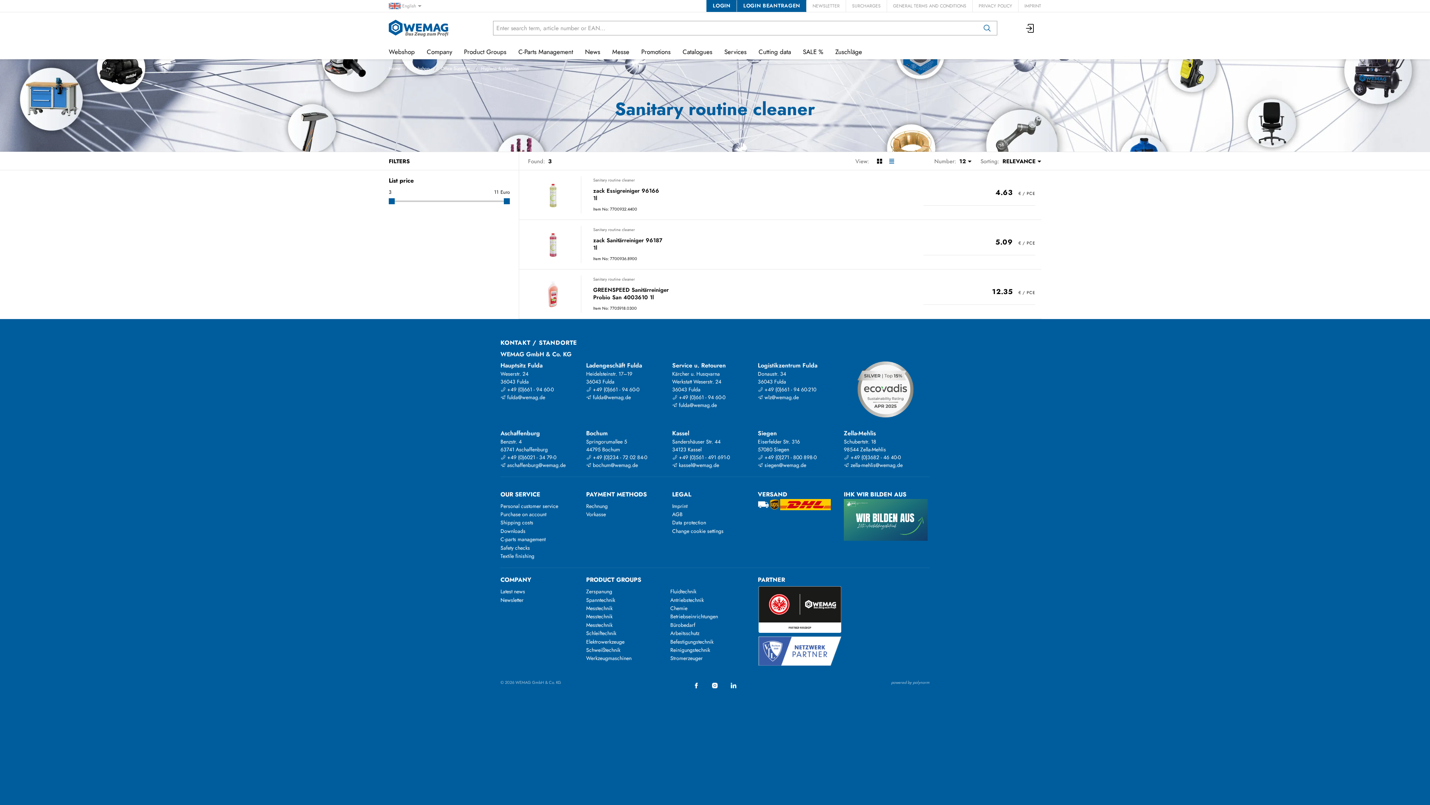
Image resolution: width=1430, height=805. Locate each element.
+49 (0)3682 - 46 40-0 (875, 457)
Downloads (512, 531)
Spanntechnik (600, 600)
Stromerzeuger (686, 658)
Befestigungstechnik (692, 641)
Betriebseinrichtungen (694, 616)
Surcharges (866, 6)
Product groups (613, 579)
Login (721, 5)
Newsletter (826, 6)
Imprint (1032, 6)
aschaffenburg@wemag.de (536, 465)
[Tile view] (879, 161)
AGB (677, 514)
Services (735, 51)
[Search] (987, 28)
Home (394, 68)
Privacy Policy (995, 6)
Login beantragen (771, 5)
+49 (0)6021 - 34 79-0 (531, 457)
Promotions (656, 51)
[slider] (392, 201)
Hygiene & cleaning (500, 68)
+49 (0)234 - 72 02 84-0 (619, 457)
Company (439, 51)
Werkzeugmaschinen (609, 658)
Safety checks (515, 548)
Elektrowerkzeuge (605, 641)
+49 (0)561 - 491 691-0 (703, 457)
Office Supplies (455, 68)
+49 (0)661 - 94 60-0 (530, 389)
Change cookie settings (698, 531)
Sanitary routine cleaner (614, 180)
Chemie (678, 608)
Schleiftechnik (601, 633)
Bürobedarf (682, 625)
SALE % (813, 51)
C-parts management (523, 539)
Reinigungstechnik (690, 650)
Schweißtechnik (603, 650)
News (592, 51)
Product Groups (485, 51)
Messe (620, 51)
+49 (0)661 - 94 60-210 (789, 389)
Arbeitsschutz (684, 633)
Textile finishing (517, 556)
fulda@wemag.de (525, 397)
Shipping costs (516, 522)
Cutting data (775, 51)
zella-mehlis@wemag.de (876, 465)
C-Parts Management (545, 51)
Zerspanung (599, 591)
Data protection (689, 522)
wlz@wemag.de (781, 397)
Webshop (420, 68)
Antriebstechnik (687, 600)
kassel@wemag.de (698, 465)
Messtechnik (599, 608)
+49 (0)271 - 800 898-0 (790, 457)
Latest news (512, 591)
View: (862, 161)
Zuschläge (848, 51)
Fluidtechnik (683, 591)
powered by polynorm (910, 682)
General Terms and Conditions (929, 6)
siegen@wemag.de (784, 465)
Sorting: (990, 161)
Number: (945, 161)
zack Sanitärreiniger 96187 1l (627, 244)
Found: (536, 161)
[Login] (1030, 28)
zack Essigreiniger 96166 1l (626, 194)
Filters (399, 161)
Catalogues (697, 51)
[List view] (891, 161)
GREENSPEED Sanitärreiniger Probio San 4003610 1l (631, 294)
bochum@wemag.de (614, 465)
